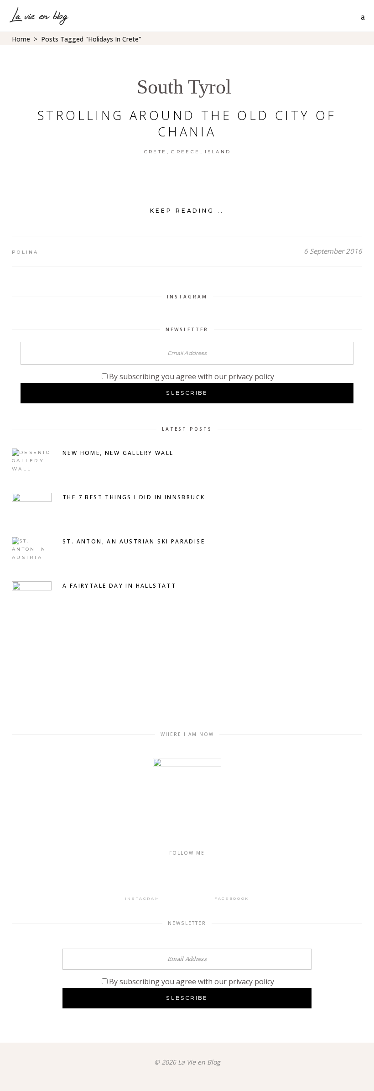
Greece (185, 152)
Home (21, 39)
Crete (155, 152)
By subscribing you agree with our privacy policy (191, 376)
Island (218, 152)
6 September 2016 (333, 251)
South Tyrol (184, 87)
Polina (25, 252)
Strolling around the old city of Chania (187, 123)
